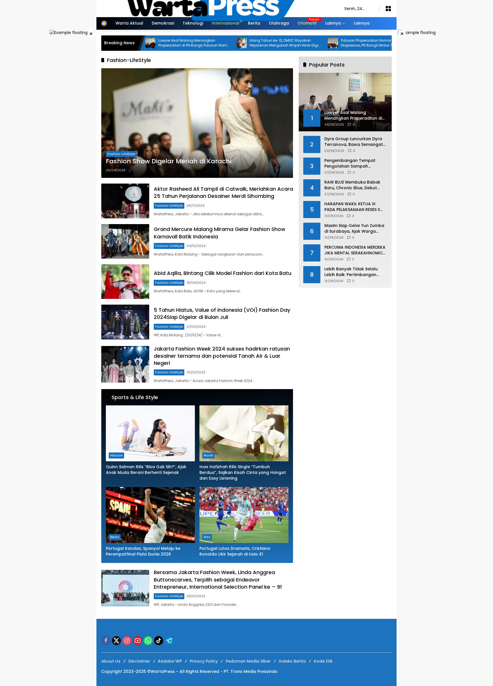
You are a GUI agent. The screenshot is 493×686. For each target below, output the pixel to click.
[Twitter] (116, 640)
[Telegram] (169, 640)
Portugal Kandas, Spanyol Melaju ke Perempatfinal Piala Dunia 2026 (143, 551)
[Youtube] (137, 640)
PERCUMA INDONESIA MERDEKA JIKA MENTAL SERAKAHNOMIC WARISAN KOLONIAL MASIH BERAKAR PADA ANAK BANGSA (354, 250)
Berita (114, 537)
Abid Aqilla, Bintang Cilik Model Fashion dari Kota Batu (222, 273)
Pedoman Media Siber (248, 661)
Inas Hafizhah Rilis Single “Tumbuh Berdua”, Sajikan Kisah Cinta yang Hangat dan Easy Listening (242, 472)
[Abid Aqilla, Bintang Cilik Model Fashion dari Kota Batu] (125, 281)
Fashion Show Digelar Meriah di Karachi (168, 161)
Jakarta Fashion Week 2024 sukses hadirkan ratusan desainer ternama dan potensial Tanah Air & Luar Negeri (222, 356)
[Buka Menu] (388, 8)
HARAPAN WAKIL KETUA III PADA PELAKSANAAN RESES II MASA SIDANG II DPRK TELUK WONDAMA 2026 (352, 206)
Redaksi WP (170, 661)
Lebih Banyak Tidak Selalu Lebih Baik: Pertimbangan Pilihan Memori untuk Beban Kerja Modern (352, 271)
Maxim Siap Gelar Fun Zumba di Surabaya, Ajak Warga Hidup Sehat (354, 228)
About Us (110, 661)
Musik (208, 455)
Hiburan (116, 455)
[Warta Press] (217, 8)
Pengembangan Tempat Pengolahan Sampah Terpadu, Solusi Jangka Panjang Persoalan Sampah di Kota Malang (355, 163)
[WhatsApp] (148, 640)
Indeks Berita (292, 661)
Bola (207, 537)
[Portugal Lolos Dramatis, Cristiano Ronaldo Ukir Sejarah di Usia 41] (243, 515)
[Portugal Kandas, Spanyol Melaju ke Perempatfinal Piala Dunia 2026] (150, 515)
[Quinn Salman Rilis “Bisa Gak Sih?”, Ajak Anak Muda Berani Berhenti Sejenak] (150, 433)
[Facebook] (105, 640)
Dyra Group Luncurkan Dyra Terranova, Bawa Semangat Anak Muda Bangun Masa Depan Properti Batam (353, 141)
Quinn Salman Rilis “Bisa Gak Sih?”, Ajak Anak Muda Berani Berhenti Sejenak (146, 469)
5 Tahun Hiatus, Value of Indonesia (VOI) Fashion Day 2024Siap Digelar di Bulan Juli (222, 313)
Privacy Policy (204, 661)
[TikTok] (158, 640)
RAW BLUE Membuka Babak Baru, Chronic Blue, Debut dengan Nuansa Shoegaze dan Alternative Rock (352, 185)
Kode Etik (323, 661)
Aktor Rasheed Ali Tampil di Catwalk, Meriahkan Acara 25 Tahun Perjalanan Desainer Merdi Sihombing (223, 192)
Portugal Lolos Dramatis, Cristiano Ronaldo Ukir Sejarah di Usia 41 (234, 551)
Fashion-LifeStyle (121, 154)
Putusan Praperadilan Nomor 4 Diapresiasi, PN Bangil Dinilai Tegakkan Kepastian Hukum (344, 43)
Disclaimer (139, 661)
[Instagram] (127, 640)
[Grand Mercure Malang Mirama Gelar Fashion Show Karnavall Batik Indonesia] (125, 241)
